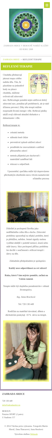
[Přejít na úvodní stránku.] (26, 22)
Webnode (34, 434)
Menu (47, 5)
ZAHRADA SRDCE (11, 59)
